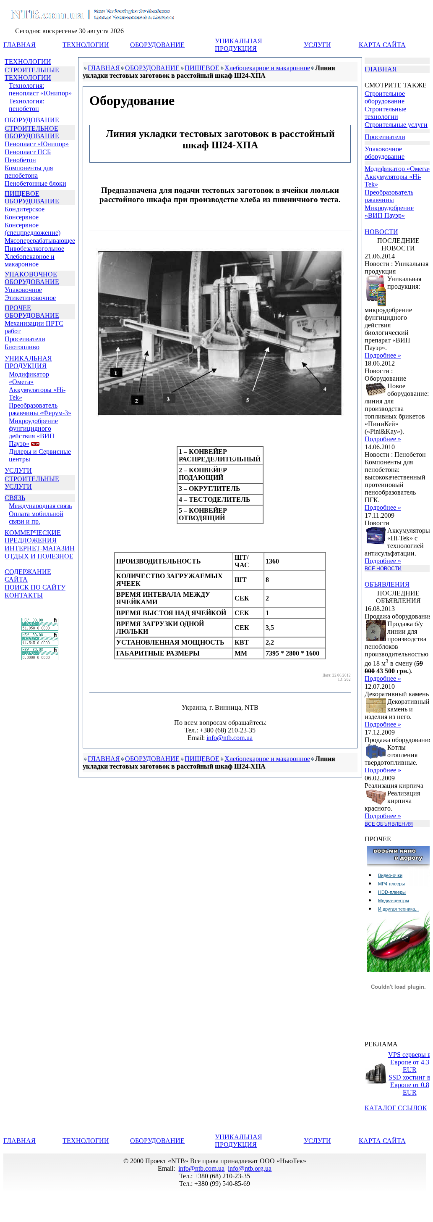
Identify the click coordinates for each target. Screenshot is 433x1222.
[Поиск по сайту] (421, 32)
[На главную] (358, 32)
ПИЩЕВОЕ (202, 67)
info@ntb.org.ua (249, 1168)
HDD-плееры (392, 892)
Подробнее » (383, 355)
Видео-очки (390, 875)
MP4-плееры (391, 883)
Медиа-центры (393, 900)
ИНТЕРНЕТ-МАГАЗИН (40, 548)
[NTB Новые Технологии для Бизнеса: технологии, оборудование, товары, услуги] (88, 7)
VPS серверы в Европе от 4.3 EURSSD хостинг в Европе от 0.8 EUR (409, 1073)
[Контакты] (410, 32)
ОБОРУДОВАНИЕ (32, 120)
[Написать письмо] (389, 32)
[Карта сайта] (399, 32)
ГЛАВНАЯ (104, 67)
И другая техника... (398, 908)
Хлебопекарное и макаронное (267, 67)
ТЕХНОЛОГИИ (28, 61)
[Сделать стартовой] (368, 32)
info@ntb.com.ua (229, 737)
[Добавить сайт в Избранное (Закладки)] (379, 32)
